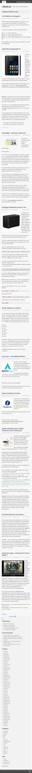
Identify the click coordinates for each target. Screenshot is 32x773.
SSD (4, 750)
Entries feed (5, 760)
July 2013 (5, 690)
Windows (5, 753)
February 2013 (6, 697)
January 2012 (6, 715)
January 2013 (6, 698)
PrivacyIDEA (4, 154)
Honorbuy (4, 78)
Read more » (6, 127)
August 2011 (6, 721)
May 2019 (5, 661)
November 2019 (6, 658)
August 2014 (6, 679)
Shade (9, 18)
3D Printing (5, 731)
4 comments (26, 135)
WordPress (26, 770)
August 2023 (6, 654)
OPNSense (5, 748)
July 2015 (5, 670)
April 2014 (5, 681)
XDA (20, 83)
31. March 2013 (15, 395)
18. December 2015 (16, 135)
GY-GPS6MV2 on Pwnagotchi (11, 16)
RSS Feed (12, 616)
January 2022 (6, 656)
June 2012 (5, 707)
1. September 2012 (15, 557)
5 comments (26, 51)
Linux (4, 745)
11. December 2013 (16, 310)
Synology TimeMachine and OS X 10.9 (14, 207)
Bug (4, 737)
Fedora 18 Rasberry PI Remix (11, 393)
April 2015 (5, 673)
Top (30, 771)
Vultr (17, 117)
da (24, 581)
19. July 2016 (14, 51)
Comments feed (6, 762)
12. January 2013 (15, 432)
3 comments (26, 432)
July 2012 (5, 706)
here (22, 108)
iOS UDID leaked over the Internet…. (13, 514)
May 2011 (5, 723)
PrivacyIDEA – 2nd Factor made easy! (14, 133)
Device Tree (9, 85)
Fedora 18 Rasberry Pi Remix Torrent (10, 423)
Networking (5, 747)
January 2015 (6, 675)
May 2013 (5, 692)
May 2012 (5, 709)
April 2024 (5, 653)
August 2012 (6, 704)
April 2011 (5, 725)
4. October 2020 (15, 18)
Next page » (4, 614)
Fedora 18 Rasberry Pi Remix (8, 419)
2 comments (26, 358)
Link (25, 546)
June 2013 (5, 691)
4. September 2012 (15, 516)
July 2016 (5, 666)
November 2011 (6, 718)
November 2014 (6, 678)
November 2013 (6, 684)
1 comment (27, 310)
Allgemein (5, 732)
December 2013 (6, 682)
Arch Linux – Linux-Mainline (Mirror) (13, 356)
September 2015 (6, 669)
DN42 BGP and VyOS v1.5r (9, 623)
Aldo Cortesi (15, 539)
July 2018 (5, 663)
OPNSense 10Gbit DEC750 (9, 625)
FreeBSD (5, 743)
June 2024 (5, 651)
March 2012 (5, 712)
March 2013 (5, 695)
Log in (4, 759)
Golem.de (15, 584)
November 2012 (6, 701)
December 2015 (6, 667)
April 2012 (5, 710)
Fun (4, 744)
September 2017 (6, 664)
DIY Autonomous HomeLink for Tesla (10, 628)
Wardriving (5, 751)
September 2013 (6, 687)
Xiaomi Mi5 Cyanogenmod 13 (11, 49)
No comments (26, 18)
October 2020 (6, 657)
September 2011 (6, 719)
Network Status (5, 766)
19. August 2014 (15, 209)
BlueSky (15, 616)
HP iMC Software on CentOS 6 (11, 308)
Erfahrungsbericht (7, 741)
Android (5, 734)
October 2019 (6, 660)
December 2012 (6, 700)
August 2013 (6, 688)
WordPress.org (6, 763)
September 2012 (6, 703)
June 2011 (5, 722)
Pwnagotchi (23, 21)
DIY (4, 738)
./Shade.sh (6, 6)
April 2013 (5, 694)
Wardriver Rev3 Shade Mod (9, 626)
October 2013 (6, 685)
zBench (20, 770)
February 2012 (6, 713)
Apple (4, 735)
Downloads (5, 740)
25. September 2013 (16, 358)
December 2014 (6, 676)
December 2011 (6, 716)
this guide (4, 243)
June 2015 (5, 672)
